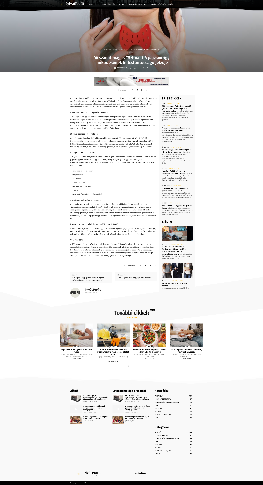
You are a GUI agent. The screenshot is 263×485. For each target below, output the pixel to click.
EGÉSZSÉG (107, 49)
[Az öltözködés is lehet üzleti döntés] (177, 270)
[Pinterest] (142, 90)
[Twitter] (137, 90)
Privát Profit (122, 68)
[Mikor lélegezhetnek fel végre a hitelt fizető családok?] (76, 420)
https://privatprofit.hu (91, 292)
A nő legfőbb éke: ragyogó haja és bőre (134, 278)
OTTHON (164, 168)
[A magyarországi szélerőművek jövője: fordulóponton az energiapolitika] (76, 409)
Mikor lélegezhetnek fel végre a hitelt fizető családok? (95, 417)
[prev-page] (129, 366)
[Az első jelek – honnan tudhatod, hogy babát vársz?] (186, 335)
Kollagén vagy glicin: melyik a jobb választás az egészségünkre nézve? (88, 279)
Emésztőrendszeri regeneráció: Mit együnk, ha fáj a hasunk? (149, 350)
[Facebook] (132, 90)
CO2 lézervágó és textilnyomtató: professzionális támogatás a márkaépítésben (176, 108)
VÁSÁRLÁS (165, 280)
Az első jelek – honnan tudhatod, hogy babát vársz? (186, 350)
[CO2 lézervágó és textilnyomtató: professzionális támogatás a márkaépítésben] (76, 398)
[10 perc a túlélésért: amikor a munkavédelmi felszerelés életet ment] (113, 335)
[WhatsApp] (146, 90)
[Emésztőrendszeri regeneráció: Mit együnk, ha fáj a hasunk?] (149, 335)
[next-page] (134, 366)
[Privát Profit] (115, 68)
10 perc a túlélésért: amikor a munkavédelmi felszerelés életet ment (113, 351)
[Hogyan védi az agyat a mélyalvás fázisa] (76, 335)
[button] (200, 4)
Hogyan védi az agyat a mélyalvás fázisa (76, 350)
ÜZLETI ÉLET (166, 147)
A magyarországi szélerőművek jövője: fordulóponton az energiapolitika (176, 130)
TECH (163, 103)
